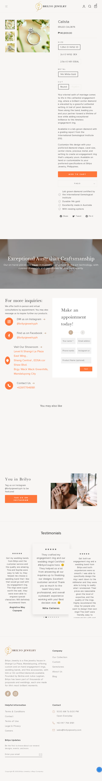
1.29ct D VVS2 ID (69, 47)
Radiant (75, 86)
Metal (62, 69)
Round (63, 86)
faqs (77, 183)
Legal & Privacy (13, 726)
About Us (57, 671)
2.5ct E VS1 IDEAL (69, 61)
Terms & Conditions (15, 711)
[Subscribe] (40, 754)
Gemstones (58, 666)
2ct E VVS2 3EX (68, 54)
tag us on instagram (21, 499)
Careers (9, 730)
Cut (60, 82)
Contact (9, 716)
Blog (54, 676)
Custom (56, 662)
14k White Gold (68, 74)
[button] (99, 770)
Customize (63, 144)
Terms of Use (12, 721)
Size (61, 42)
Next (86, 369)
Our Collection (59, 657)
